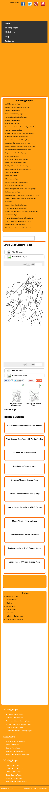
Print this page (17, 252)
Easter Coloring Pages (13, 775)
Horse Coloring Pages (13, 772)
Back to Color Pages (19, 257)
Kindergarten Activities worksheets (17, 754)
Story (7, 36)
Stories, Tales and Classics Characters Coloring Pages (21, 211)
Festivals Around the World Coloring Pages (18, 150)
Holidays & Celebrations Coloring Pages (17, 166)
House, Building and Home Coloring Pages (18, 169)
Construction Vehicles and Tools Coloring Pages (19, 133)
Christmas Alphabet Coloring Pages (24, 480)
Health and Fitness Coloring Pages (15, 163)
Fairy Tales (9, 603)
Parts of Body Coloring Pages (14, 185)
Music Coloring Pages (11, 179)
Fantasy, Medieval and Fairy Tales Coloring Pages (20, 146)
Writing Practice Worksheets (15, 751)
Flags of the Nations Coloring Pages (16, 153)
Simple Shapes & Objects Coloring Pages (24, 562)
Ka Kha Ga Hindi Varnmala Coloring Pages (24, 494)
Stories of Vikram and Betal (14, 619)
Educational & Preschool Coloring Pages (17, 143)
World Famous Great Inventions (15, 224)
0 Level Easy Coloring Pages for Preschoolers (24, 425)
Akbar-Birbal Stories (12, 596)
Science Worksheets (13, 748)
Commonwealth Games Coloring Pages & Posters (20, 127)
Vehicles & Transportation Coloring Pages (18, 221)
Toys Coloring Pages (11, 215)
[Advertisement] (24, 70)
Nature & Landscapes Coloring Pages (16, 182)
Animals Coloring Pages (12, 110)
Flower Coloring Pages (12, 156)
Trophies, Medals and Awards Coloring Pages (19, 218)
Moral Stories (10, 613)
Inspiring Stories (11, 609)
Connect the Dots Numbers (13, 130)
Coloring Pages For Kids (14, 768)
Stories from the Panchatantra (15, 616)
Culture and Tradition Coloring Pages (16, 136)
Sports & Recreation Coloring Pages (16, 208)
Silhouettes (8, 202)
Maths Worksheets (11, 176)
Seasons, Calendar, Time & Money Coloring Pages (20, 198)
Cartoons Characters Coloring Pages (16, 117)
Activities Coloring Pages (12, 104)
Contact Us (9, 41)
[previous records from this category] (37, 264)
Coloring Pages (11, 28)
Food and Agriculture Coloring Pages (16, 159)
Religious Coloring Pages (12, 192)
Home (24, 14)
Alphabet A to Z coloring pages (24, 466)
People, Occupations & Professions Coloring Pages (20, 189)
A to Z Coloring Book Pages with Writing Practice (24, 439)
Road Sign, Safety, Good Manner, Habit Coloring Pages (22, 195)
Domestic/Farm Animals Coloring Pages (17, 140)
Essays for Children (11, 600)
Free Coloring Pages (13, 765)
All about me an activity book (24, 453)
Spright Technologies (40, 788)
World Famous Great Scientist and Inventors (19, 228)
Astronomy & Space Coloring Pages (18, 721)
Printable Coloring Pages (14, 778)
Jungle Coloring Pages (12, 172)
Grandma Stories (11, 606)
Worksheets (10, 32)
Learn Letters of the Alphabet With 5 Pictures (24, 507)
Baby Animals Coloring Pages (14, 114)
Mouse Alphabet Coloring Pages (24, 521)
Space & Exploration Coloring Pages (16, 205)
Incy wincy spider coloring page (16, 404)
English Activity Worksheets (15, 741)
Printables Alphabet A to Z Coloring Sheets (24, 548)
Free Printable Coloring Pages (16, 781)
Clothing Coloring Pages (12, 120)
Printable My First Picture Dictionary (25, 535)
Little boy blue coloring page (34, 404)
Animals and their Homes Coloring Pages (17, 107)
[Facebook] (23, 4)
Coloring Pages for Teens (12, 123)
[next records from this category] (40, 264)
